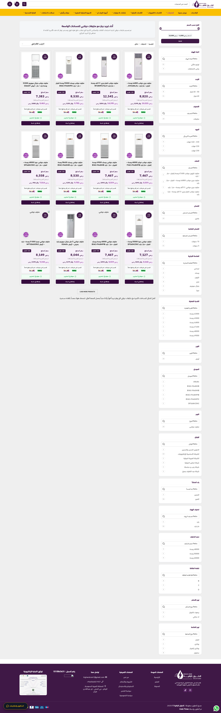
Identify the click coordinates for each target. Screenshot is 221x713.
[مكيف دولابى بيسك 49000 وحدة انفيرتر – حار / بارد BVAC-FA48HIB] (104, 145)
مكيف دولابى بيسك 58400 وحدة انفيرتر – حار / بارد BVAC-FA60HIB (70, 163)
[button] (139, 123)
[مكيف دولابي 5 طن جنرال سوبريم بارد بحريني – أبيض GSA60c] (70, 225)
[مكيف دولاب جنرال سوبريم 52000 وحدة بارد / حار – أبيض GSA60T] (35, 66)
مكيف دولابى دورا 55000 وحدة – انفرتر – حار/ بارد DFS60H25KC (139, 243)
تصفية (180, 41)
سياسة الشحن (126, 690)
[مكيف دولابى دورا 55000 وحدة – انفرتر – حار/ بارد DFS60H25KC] (139, 225)
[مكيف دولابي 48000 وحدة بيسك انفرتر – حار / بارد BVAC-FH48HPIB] (104, 225)
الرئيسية (151, 44)
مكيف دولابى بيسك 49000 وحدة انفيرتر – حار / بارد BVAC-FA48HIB (104, 163)
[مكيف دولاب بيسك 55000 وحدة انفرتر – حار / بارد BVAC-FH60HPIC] (70, 66)
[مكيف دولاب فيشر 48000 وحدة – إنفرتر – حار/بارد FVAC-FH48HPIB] (139, 145)
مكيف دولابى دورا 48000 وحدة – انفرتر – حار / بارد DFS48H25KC (35, 163)
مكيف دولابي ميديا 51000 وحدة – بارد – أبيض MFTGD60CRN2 (35, 243)
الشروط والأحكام (126, 681)
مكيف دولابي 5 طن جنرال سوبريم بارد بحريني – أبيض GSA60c (70, 243)
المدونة (157, 686)
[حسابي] (9, 4)
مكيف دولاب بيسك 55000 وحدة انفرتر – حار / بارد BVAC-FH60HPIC (70, 84)
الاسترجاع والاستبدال (126, 686)
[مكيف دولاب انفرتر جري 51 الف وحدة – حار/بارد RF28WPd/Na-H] (104, 66)
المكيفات (143, 44)
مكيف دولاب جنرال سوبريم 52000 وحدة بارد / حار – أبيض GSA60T (35, 84)
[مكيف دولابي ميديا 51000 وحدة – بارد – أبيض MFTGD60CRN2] (35, 225)
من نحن (126, 677)
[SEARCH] (24, 4)
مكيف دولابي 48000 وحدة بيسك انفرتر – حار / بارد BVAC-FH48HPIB (104, 243)
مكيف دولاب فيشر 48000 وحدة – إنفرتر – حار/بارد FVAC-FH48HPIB (139, 163)
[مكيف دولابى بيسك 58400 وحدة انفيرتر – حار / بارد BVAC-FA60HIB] (70, 145)
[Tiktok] (185, 690)
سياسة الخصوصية (126, 695)
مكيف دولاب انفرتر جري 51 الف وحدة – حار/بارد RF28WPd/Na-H (104, 84)
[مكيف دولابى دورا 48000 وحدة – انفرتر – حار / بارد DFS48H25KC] (35, 145)
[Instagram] (190, 690)
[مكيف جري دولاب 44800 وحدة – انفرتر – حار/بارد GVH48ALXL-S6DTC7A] (139, 66)
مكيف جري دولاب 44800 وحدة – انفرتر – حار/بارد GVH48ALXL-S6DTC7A (139, 85)
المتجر (157, 681)
